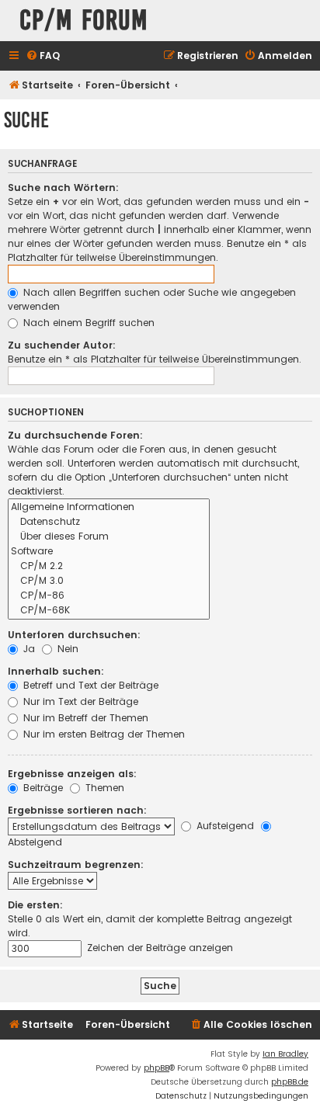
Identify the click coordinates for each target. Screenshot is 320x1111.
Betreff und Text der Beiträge (89, 685)
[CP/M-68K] (108, 610)
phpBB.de (289, 1082)
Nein (66, 648)
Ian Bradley (285, 1054)
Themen (103, 787)
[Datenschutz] (108, 522)
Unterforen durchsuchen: (74, 634)
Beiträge (41, 787)
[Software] (108, 551)
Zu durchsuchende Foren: (75, 435)
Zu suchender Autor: (62, 345)
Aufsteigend (223, 825)
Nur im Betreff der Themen (84, 717)
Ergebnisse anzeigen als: (72, 773)
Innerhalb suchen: (56, 671)
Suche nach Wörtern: (63, 187)
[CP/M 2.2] (108, 566)
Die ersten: (35, 904)
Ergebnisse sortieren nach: (77, 810)
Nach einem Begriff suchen (87, 322)
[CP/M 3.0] (108, 581)
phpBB (156, 1068)
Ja (27, 648)
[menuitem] (43, 56)
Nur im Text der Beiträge (79, 701)
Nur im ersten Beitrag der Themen (102, 734)
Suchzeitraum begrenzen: (76, 864)
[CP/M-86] (108, 595)
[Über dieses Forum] (108, 536)
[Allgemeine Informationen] (108, 507)
